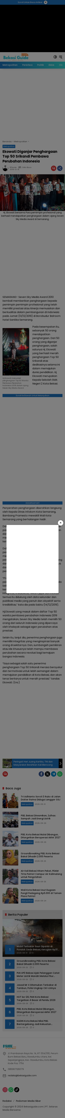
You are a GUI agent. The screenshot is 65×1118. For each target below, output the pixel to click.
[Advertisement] (32, 559)
